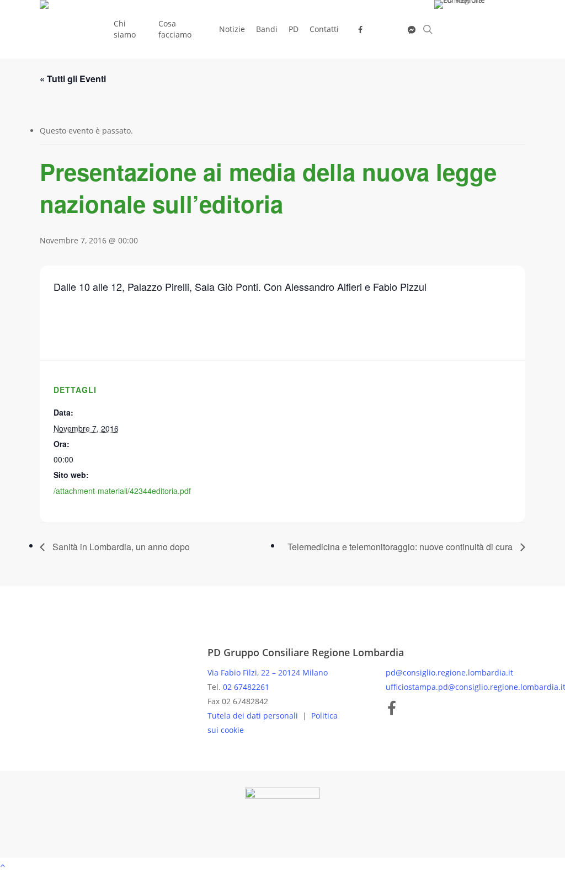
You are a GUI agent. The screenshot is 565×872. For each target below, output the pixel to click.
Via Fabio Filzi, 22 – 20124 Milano (267, 672)
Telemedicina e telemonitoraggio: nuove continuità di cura (401, 546)
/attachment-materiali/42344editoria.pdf (122, 490)
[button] (282, 865)
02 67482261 (246, 687)
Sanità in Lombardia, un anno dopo (120, 546)
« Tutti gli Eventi (73, 78)
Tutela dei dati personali (253, 715)
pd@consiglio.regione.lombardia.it (449, 672)
